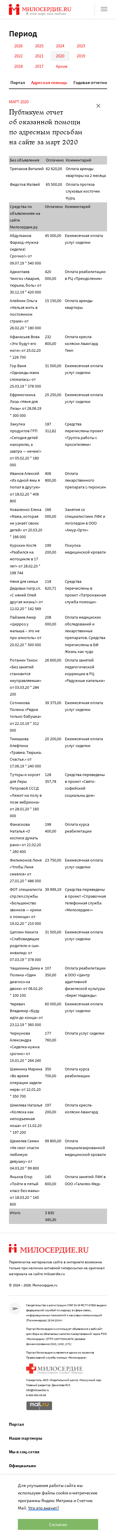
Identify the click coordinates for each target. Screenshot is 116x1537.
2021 (39, 56)
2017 (39, 66)
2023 (81, 46)
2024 (60, 46)
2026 (18, 46)
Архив (62, 66)
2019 (81, 56)
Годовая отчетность (93, 82)
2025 (39, 46)
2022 (18, 56)
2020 (60, 56)
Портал (17, 82)
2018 (18, 66)
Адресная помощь (49, 82)
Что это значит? (43, 1508)
